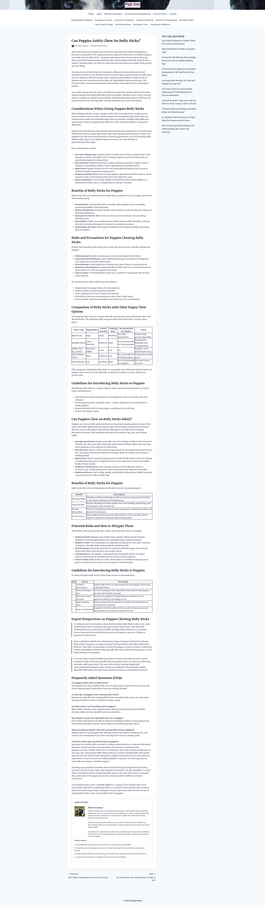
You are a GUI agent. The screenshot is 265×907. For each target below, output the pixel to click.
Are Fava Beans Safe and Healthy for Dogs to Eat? (136, 877)
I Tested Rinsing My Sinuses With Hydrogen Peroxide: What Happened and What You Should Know (111, 854)
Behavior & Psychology (166, 20)
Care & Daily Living (104, 24)
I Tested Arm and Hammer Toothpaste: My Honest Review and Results (101, 857)
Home (91, 14)
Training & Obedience (160, 24)
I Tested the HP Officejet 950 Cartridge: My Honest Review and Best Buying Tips (179, 60)
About (99, 14)
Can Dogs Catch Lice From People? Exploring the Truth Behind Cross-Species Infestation (177, 92)
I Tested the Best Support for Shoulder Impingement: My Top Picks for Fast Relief (179, 72)
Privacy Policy (160, 14)
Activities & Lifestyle (124, 20)
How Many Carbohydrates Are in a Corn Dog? (88, 876)
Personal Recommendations (138, 14)
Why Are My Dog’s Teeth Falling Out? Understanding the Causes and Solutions (178, 129)
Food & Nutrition (123, 24)
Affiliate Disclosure (113, 14)
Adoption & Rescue (145, 20)
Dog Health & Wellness (82, 20)
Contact (173, 14)
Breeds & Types (186, 20)
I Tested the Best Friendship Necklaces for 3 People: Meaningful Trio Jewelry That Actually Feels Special (109, 849)
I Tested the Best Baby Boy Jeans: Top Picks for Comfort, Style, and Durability (103, 845)
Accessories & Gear (103, 20)
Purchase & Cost (140, 24)
